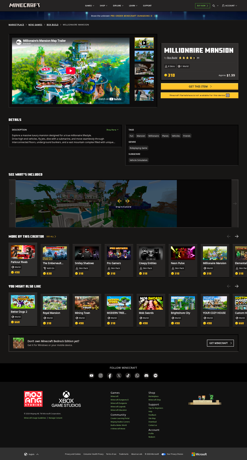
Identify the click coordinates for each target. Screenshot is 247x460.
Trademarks (124, 454)
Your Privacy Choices (174, 454)
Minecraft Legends (118, 406)
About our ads (136, 454)
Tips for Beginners (156, 408)
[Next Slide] (236, 236)
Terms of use (111, 454)
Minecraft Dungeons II (120, 400)
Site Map (152, 418)
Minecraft (114, 396)
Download (153, 422)
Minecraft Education (119, 410)
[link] (91, 375)
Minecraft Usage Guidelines (35, 418)
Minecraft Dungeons (119, 403)
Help (150, 411)
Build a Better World (119, 425)
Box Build (53, 24)
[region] (123, 203)
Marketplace (16, 24)
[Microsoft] (199, 454)
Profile (151, 433)
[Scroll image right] (234, 203)
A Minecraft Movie (118, 428)
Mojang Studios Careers (120, 422)
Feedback (152, 415)
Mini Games (35, 24)
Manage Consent (55, 418)
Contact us (153, 425)
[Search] (216, 5)
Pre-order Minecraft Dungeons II (131, 15)
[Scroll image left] (12, 203)
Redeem (152, 437)
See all (50, 236)
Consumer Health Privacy (93, 454)
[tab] (144, 42)
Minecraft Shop (155, 400)
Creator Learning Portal (120, 418)
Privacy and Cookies (73, 454)
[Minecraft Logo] (24, 5)
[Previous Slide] (228, 236)
